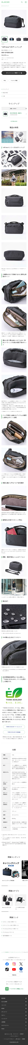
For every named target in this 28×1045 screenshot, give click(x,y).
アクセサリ (12, 952)
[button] (14, 1005)
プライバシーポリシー (14, 1036)
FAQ (5, 80)
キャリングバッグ (5, 5)
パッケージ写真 (14, 80)
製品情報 (6, 952)
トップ (2, 952)
